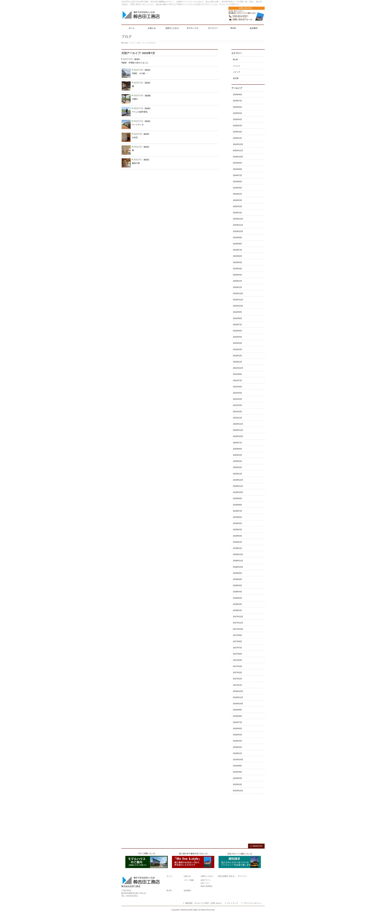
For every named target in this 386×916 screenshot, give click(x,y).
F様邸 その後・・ (140, 73)
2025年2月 (237, 132)
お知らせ (187, 876)
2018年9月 (237, 573)
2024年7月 (237, 175)
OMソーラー (205, 883)
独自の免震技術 (206, 886)
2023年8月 (237, 244)
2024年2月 (237, 206)
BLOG (137, 59)
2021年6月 (237, 387)
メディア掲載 (189, 880)
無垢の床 (136, 163)
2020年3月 (237, 461)
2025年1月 (237, 138)
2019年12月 (238, 480)
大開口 (135, 99)
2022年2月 (237, 356)
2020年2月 (237, 467)
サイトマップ (232, 903)
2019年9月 (237, 498)
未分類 (147, 96)
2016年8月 (237, 716)
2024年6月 (237, 182)
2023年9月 (237, 238)
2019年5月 (237, 523)
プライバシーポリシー (253, 903)
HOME (125, 43)
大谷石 (135, 137)
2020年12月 (238, 424)
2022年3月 (237, 349)
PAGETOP (257, 846)
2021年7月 (237, 380)
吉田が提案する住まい (227, 876)
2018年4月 (237, 592)
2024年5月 (237, 188)
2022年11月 (238, 300)
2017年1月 (237, 685)
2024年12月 (238, 144)
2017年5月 (237, 660)
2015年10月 (238, 760)
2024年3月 (237, 200)
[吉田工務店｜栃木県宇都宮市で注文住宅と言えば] (141, 16)
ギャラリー (242, 876)
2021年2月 (237, 412)
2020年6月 (237, 449)
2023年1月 (237, 287)
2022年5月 (237, 337)
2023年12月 (238, 219)
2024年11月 (238, 150)
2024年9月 (237, 163)
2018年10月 (238, 567)
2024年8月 (237, 169)
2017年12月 (238, 617)
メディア (236, 72)
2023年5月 (237, 262)
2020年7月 (237, 443)
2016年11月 (238, 697)
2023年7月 (237, 250)
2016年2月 (237, 747)
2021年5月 (237, 393)
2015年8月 (237, 766)
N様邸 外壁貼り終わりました (134, 63)
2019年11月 (238, 486)
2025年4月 (237, 119)
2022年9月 (237, 312)
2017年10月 (238, 629)
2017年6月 (237, 654)
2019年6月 (237, 517)
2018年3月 (237, 598)
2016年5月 (237, 735)
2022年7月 (237, 325)
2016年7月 (237, 722)
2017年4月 (237, 666)
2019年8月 (237, 505)
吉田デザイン (206, 880)
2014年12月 (238, 791)
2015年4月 (237, 778)
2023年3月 (237, 275)
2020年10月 (238, 436)
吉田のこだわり (207, 876)
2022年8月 (237, 318)
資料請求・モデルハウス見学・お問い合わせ (203, 903)
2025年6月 (237, 107)
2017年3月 (237, 673)
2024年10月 (238, 157)
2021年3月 (237, 405)
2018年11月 (238, 561)
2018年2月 (237, 604)
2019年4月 (237, 530)
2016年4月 (237, 741)
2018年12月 (238, 554)
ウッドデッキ (138, 125)
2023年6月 (237, 256)
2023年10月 (238, 231)
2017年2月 (237, 679)
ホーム (169, 876)
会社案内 (187, 891)
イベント (236, 66)
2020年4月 (237, 455)
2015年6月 (237, 772)
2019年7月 (237, 511)
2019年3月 (237, 536)
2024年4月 (237, 194)
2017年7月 (237, 648)
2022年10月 (238, 306)
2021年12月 (238, 368)
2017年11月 (238, 623)
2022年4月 (237, 343)
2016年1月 (237, 753)
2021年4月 (237, 399)
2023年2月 (237, 281)
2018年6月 (237, 579)
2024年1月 (237, 213)
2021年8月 (237, 374)
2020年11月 (238, 430)
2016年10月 (238, 704)
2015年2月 (237, 784)
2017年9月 (237, 635)
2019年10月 (238, 492)
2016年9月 (237, 710)
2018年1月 (237, 610)
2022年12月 (238, 293)
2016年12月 (238, 691)
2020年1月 (237, 474)
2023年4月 (237, 269)
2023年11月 (238, 225)
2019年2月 (237, 542)
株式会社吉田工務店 (189, 910)
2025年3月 (237, 126)
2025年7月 (237, 101)
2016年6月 (237, 728)
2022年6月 (237, 331)
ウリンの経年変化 (140, 112)
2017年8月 (237, 641)
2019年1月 (237, 548)
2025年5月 (237, 113)
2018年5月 (237, 585)
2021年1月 (237, 418)
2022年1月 (237, 362)
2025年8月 (237, 95)
